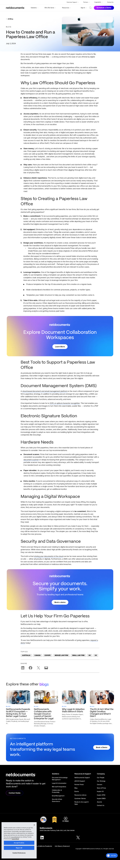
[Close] (34, 825)
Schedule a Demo (104, 8)
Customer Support (72, 2)
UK (90, 655)
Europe (48, 655)
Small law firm (78, 655)
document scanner (31, 460)
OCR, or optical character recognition (65, 403)
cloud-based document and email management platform (45, 391)
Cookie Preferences (19, 853)
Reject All (19, 848)
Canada (37, 655)
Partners (85, 2)
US (96, 655)
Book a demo (60, 602)
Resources (65, 8)
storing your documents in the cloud (48, 556)
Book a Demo (101, 747)
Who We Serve (49, 8)
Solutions (34, 8)
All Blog (10, 19)
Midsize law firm (61, 655)
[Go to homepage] (15, 8)
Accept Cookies (19, 843)
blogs (44, 684)
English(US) (97, 2)
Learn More (60, 346)
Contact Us (110, 2)
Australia (26, 655)
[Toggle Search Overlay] (90, 7)
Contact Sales (14, 793)
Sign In (83, 8)
